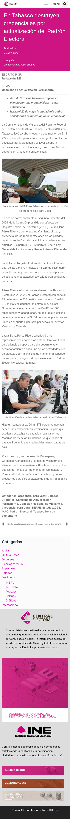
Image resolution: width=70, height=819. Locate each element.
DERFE (36, 507)
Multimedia (8, 577)
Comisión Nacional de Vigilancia (41, 503)
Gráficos (11, 600)
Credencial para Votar (16, 507)
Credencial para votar (15, 64)
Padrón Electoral (21, 511)
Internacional (10, 605)
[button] (46, 4)
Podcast (11, 591)
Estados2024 (51, 507)
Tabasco (38, 511)
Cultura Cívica (10, 555)
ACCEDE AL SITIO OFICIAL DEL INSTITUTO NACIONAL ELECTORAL (32, 715)
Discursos (8, 559)
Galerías (11, 596)
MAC (5, 511)
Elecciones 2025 (12, 564)
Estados (31, 64)
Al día (5, 550)
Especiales (8, 568)
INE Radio (12, 587)
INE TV (10, 582)
